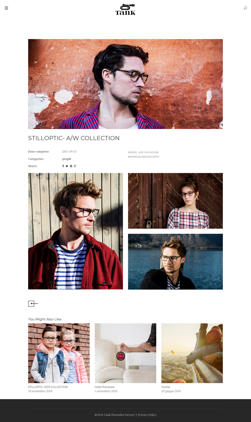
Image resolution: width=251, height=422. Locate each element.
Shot (57, 8)
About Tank (37, 8)
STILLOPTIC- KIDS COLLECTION (48, 387)
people (66, 159)
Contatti (88, 8)
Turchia (165, 387)
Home (17, 8)
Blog (71, 8)
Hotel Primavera (104, 387)
